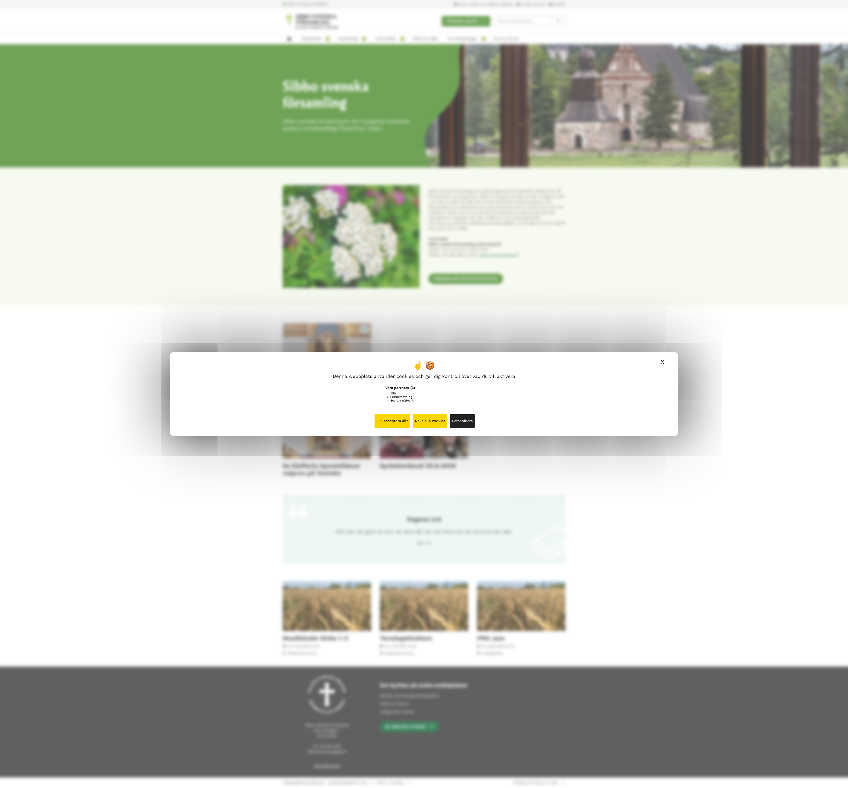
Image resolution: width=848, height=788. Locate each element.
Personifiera (462, 421)
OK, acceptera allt (392, 421)
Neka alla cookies (430, 421)
